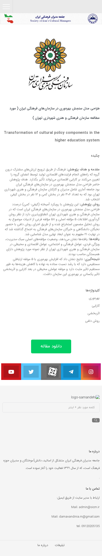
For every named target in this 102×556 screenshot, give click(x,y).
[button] (51, 346)
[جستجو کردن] (96, 420)
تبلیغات (60, 545)
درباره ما (42, 545)
